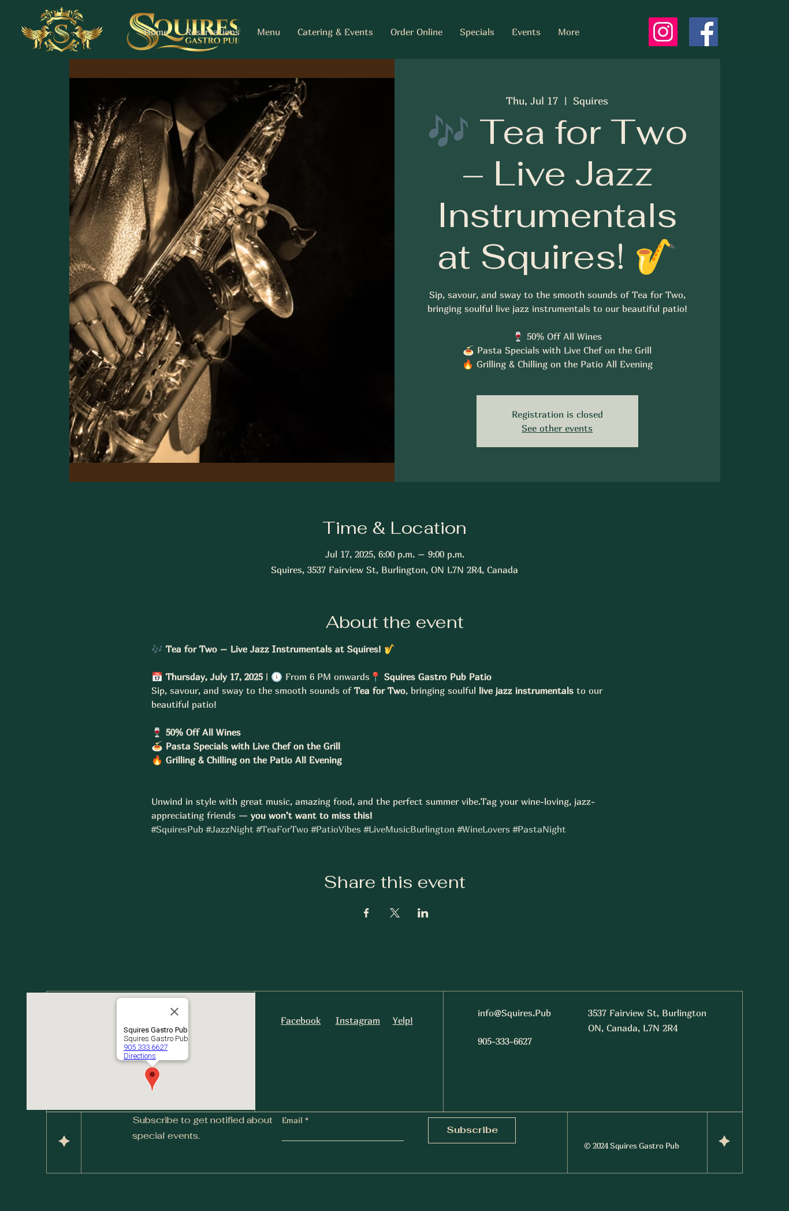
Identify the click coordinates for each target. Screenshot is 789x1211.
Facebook (301, 1020)
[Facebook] (703, 31)
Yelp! (403, 1020)
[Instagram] (663, 31)
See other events (557, 428)
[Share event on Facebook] (366, 912)
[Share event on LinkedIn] (423, 912)
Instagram (358, 1020)
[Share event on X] (394, 912)
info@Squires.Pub (514, 1013)
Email (293, 1120)
